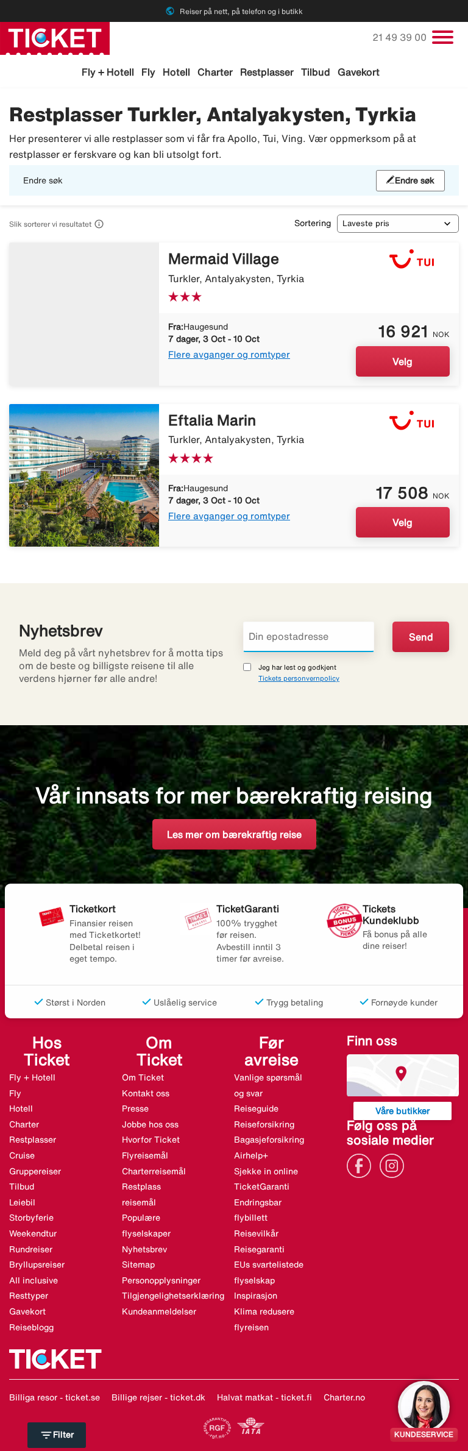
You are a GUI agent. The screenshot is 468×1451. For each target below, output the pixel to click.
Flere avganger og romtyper (229, 354)
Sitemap (138, 1264)
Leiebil (22, 1202)
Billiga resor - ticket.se (54, 1397)
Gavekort (359, 72)
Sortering (312, 223)
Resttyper (28, 1295)
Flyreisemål (145, 1155)
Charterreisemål (154, 1171)
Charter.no (344, 1397)
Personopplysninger (161, 1280)
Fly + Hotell (108, 72)
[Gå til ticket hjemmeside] (55, 37)
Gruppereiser (35, 1171)
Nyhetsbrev (144, 1249)
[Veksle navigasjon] (442, 37)
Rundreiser (30, 1249)
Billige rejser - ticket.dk (158, 1397)
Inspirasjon (255, 1295)
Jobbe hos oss (150, 1124)
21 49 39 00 (400, 37)
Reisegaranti (259, 1249)
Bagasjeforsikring (269, 1139)
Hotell (176, 72)
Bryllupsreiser (37, 1264)
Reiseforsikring (264, 1124)
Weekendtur (33, 1233)
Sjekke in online (266, 1171)
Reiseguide (256, 1108)
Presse (135, 1108)
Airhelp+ (251, 1155)
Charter (215, 72)
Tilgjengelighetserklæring (173, 1295)
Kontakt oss (145, 1093)
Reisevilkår (256, 1233)
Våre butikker (402, 1110)
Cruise (22, 1155)
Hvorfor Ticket (151, 1139)
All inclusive (33, 1280)
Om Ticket (143, 1077)
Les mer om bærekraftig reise (234, 834)
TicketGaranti (261, 1186)
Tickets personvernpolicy (298, 678)
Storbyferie (31, 1217)
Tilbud (315, 72)
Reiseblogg (31, 1327)
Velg (402, 361)
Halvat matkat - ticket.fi (264, 1397)
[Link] (362, 1164)
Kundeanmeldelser (159, 1311)
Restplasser (267, 72)
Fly (148, 72)
